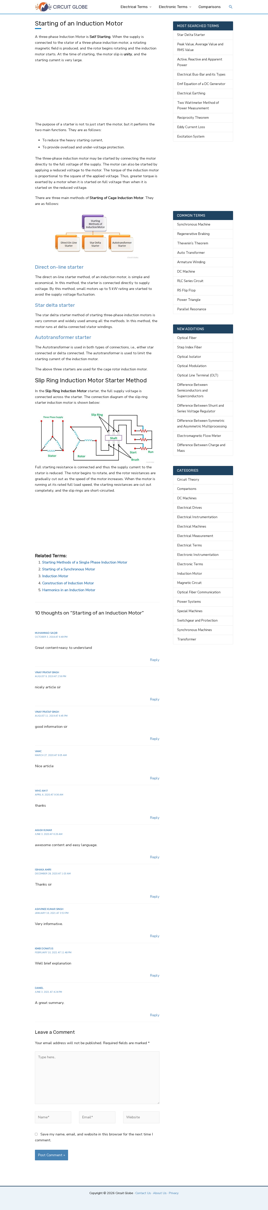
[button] (230, 7)
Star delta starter (55, 305)
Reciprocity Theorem (193, 117)
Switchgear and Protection (197, 620)
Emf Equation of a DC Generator (201, 84)
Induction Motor (55, 576)
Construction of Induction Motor (68, 583)
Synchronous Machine (193, 224)
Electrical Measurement (195, 536)
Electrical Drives (189, 507)
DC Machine (186, 271)
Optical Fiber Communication (199, 592)
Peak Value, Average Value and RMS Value (200, 47)
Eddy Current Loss (191, 127)
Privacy (174, 1193)
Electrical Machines (191, 526)
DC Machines (187, 498)
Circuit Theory (188, 479)
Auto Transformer (191, 252)
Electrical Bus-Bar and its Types (201, 74)
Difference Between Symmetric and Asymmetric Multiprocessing (202, 423)
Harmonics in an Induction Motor (68, 590)
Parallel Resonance (191, 309)
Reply (155, 659)
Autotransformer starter (63, 337)
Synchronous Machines (194, 630)
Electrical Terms (134, 7)
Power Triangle (189, 300)
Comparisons (210, 7)
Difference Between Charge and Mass (201, 448)
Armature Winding (191, 262)
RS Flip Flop (186, 290)
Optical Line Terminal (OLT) (197, 375)
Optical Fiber (187, 338)
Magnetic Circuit (189, 583)
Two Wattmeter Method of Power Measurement (198, 105)
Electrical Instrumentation (197, 517)
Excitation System (190, 136)
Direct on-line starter (59, 267)
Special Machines (189, 611)
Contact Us (143, 1193)
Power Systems (189, 601)
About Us (160, 1193)
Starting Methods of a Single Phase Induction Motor (84, 562)
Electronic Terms (173, 7)
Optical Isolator (189, 356)
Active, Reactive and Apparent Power (199, 62)
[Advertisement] (97, 92)
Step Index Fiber (189, 347)
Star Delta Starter (191, 35)
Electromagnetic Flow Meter (199, 436)
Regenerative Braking (193, 234)
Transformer (186, 639)
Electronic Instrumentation (198, 554)
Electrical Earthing (191, 93)
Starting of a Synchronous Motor (68, 569)
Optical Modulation (191, 366)
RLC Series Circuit (190, 281)
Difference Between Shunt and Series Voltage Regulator (200, 408)
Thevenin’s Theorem (192, 243)
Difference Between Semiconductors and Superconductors (192, 390)
